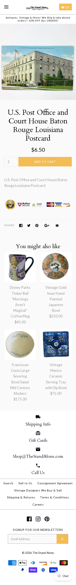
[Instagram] (38, 519)
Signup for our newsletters (38, 529)
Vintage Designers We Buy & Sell (38, 490)
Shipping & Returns (21, 497)
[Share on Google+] (47, 225)
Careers (38, 504)
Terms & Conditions (54, 497)
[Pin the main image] (36, 225)
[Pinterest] (47, 519)
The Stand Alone (43, 552)
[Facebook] (29, 519)
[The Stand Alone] (38, 7)
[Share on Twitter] (28, 225)
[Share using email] (57, 225)
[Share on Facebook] (20, 225)
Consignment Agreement (55, 483)
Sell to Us (25, 483)
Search (8, 483)
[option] (38, 62)
